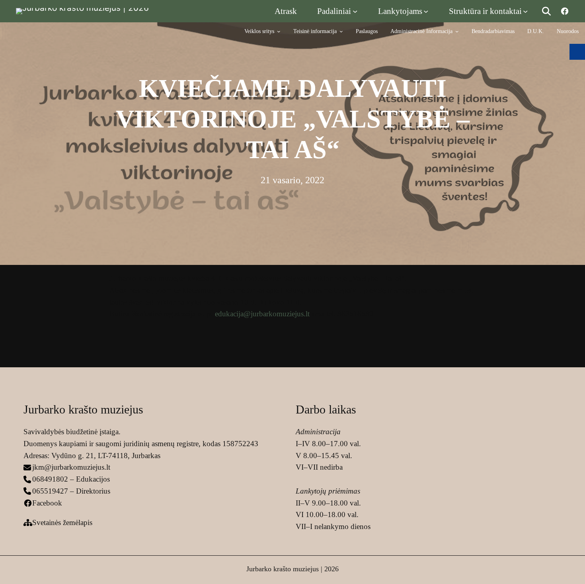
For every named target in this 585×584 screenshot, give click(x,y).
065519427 (50, 491)
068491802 (50, 479)
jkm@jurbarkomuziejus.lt (71, 467)
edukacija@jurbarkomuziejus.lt (262, 314)
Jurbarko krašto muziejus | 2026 (292, 569)
